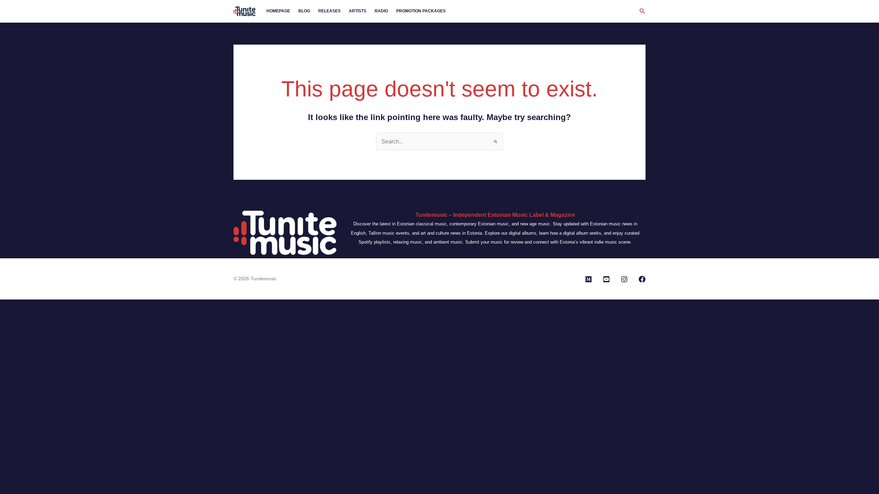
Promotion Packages (421, 11)
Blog (304, 11)
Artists (357, 11)
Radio (381, 11)
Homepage (278, 11)
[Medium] (588, 279)
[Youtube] (606, 279)
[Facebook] (642, 279)
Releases (329, 11)
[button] (642, 11)
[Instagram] (624, 279)
